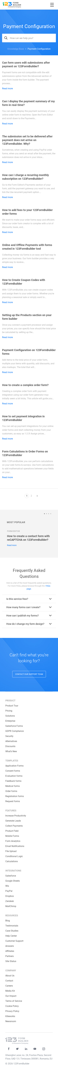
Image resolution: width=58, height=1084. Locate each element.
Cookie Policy (12, 1006)
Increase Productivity (15, 815)
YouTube (35, 1048)
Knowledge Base (15, 49)
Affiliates (9, 951)
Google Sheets (12, 880)
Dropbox (9, 896)
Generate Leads (13, 820)
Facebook (8, 1048)
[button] (45, 513)
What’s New (11, 751)
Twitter (17, 1048)
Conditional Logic (14, 856)
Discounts (10, 746)
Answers (9, 946)
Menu (52, 4)
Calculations (11, 861)
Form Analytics (12, 841)
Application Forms (14, 765)
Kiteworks (10, 1016)
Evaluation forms (13, 776)
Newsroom (10, 1021)
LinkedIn (26, 1048)
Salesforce (10, 875)
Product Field (11, 831)
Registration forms (14, 796)
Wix (7, 886)
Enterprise (10, 721)
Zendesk (9, 901)
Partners (9, 956)
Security (9, 736)
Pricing (8, 710)
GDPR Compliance (14, 731)
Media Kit (10, 991)
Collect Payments (14, 825)
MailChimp (10, 906)
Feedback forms (13, 781)
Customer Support (14, 941)
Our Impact (10, 996)
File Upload (10, 851)
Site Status (10, 961)
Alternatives (11, 741)
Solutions (10, 715)
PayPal (8, 891)
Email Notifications (14, 846)
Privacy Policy (12, 1011)
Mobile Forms (12, 836)
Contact (9, 980)
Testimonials (11, 925)
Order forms (11, 791)
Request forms (12, 801)
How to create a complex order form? (25, 385)
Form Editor (13, 531)
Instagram (43, 1048)
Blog (7, 920)
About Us (9, 975)
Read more (7, 88)
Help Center (11, 936)
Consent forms (12, 770)
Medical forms (12, 786)
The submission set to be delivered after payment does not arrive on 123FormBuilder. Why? (27, 140)
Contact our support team (29, 674)
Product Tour (11, 705)
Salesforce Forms (14, 726)
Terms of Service (13, 1001)
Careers (9, 985)
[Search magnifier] (5, 38)
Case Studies (11, 930)
